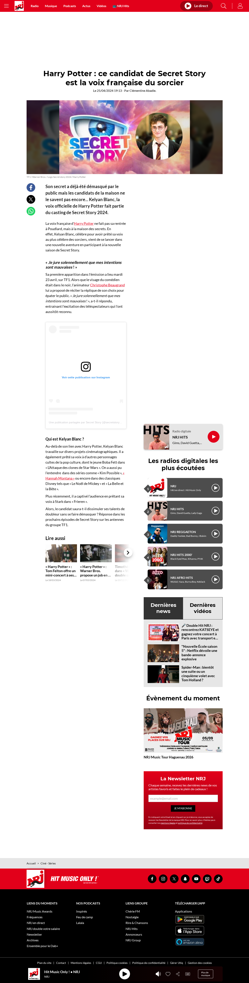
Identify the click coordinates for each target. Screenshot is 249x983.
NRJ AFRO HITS (181, 577)
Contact (61, 962)
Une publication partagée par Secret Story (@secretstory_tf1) (87, 422)
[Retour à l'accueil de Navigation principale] (19, 6)
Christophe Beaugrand (107, 285)
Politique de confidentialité (148, 962)
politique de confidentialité (190, 823)
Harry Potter (84, 223)
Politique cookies (117, 962)
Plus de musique (205, 974)
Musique (51, 6)
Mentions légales (81, 962)
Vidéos (101, 6)
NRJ (173, 486)
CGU (99, 962)
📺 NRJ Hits (121, 6)
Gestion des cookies (200, 962)
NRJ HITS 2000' (181, 555)
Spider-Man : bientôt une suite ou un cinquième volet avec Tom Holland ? (198, 673)
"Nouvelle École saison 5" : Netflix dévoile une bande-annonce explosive (199, 652)
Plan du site (44, 962)
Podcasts (69, 6)
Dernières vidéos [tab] (203, 608)
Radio (35, 6)
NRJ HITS (180, 437)
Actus (86, 6)
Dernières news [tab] (163, 608)
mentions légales (168, 823)
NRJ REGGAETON (183, 532)
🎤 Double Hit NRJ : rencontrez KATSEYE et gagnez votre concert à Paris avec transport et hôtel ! (200, 634)
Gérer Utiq (176, 962)
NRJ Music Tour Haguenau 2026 (168, 757)
